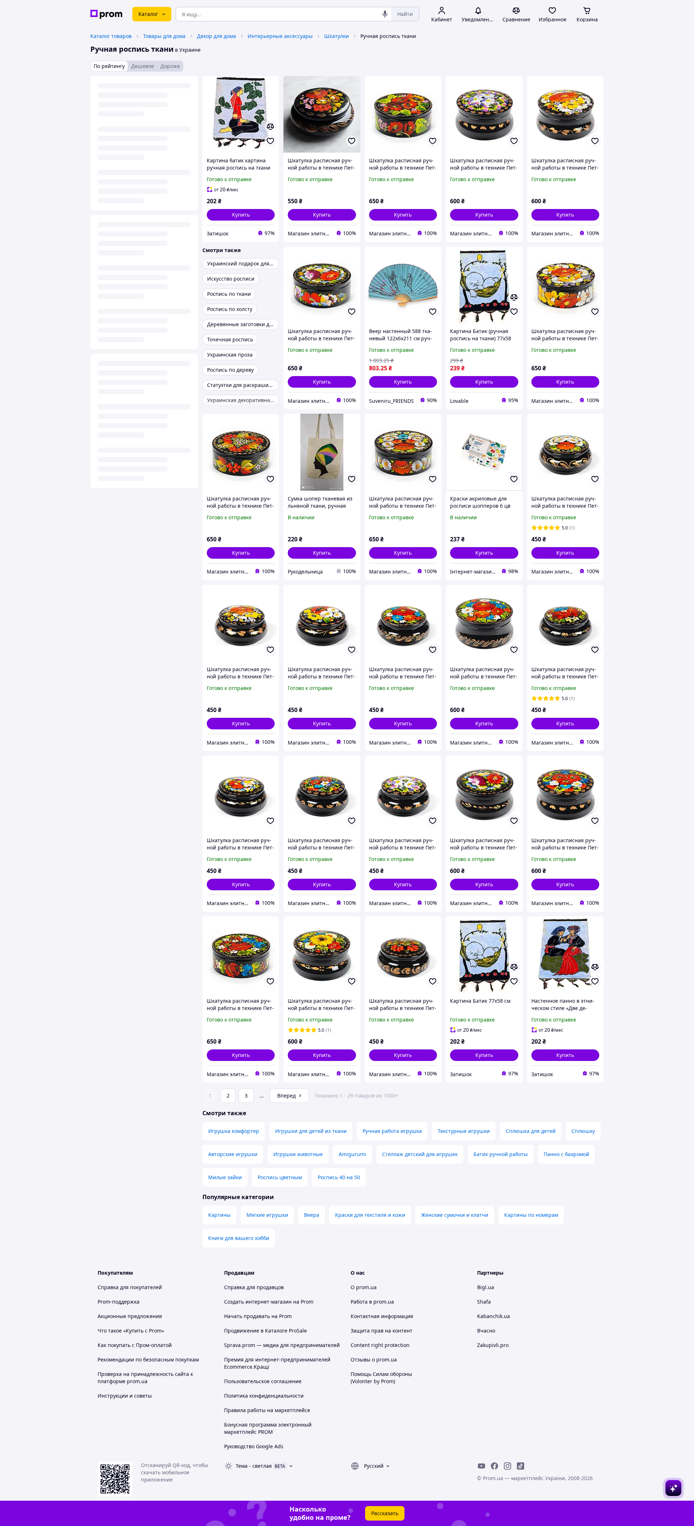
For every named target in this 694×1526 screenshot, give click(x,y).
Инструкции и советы (125, 1395)
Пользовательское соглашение (262, 1381)
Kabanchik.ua (493, 1316)
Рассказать (384, 1513)
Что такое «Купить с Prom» (131, 1330)
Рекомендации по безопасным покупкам (148, 1359)
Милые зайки (225, 1177)
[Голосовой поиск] (385, 14)
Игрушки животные (298, 1154)
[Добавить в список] (270, 141)
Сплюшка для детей (531, 1131)
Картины (219, 1214)
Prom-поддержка (119, 1301)
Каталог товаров (111, 36)
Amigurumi (352, 1154)
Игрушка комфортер (233, 1131)
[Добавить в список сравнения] (270, 126)
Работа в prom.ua (372, 1301)
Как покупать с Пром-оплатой (135, 1345)
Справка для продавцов (254, 1287)
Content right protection (380, 1345)
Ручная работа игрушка (392, 1131)
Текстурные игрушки (464, 1131)
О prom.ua (364, 1287)
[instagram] (507, 1466)
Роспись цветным (280, 1177)
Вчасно (486, 1330)
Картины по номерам (531, 1214)
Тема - (254, 1465)
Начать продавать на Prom (258, 1316)
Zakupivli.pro (493, 1345)
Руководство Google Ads (253, 1446)
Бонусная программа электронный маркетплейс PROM (268, 1428)
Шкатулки (336, 36)
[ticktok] (520, 1466)
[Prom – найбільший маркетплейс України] (106, 14)
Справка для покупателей (130, 1287)
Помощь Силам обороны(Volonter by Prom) (381, 1378)
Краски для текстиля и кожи (370, 1214)
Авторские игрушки (232, 1154)
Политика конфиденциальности (264, 1395)
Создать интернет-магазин (258, 1301)
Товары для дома (164, 36)
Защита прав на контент (381, 1330)
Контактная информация (382, 1316)
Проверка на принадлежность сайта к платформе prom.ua (145, 1378)
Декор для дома (216, 36)
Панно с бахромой (566, 1154)
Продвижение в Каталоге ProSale (265, 1330)
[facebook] (494, 1466)
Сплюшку (583, 1131)
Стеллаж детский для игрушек (420, 1154)
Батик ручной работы (501, 1154)
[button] (241, 215)
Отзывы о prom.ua (374, 1359)
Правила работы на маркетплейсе (267, 1410)
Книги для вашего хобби (238, 1238)
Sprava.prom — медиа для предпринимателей (282, 1345)
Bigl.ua (485, 1287)
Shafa (484, 1301)
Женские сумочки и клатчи (454, 1214)
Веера (311, 1214)
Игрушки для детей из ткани (311, 1131)
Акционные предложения (130, 1316)
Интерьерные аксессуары (280, 36)
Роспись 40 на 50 (339, 1177)
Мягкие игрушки (267, 1214)
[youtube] (481, 1466)
